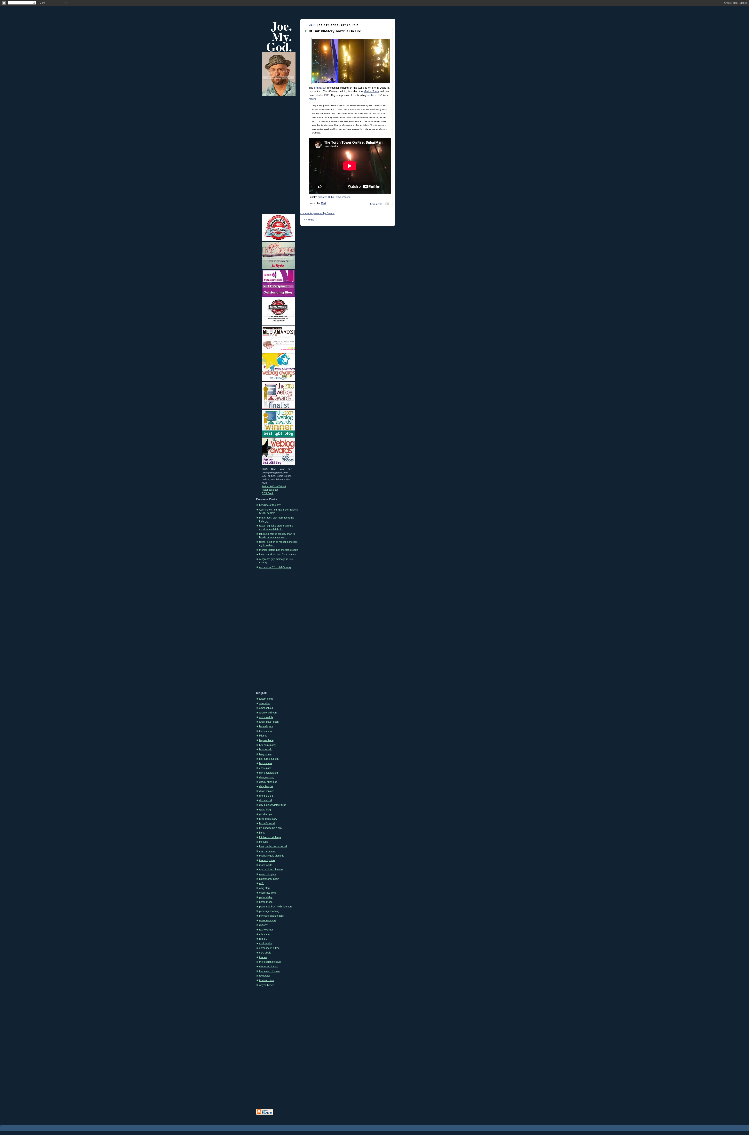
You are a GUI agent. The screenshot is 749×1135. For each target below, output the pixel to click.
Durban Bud (265, 800)
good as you (266, 814)
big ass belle (266, 740)
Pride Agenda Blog (269, 911)
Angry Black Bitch (269, 721)
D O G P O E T (266, 795)
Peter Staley (265, 897)
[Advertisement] (271, 631)
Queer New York (267, 920)
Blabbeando (265, 749)
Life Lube (263, 842)
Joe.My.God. (279, 36)
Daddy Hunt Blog (268, 782)
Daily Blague (266, 786)
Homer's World (267, 823)
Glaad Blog (265, 809)
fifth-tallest (320, 87)
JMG (323, 203)
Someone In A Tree (269, 948)
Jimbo (262, 832)
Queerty (263, 925)
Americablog (266, 708)
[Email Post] (386, 204)
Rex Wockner (266, 929)
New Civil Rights (267, 874)
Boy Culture (265, 763)
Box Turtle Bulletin (269, 759)
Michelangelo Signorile (271, 855)
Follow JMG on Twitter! (274, 486)
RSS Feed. (267, 493)
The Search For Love (269, 971)
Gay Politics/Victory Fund (272, 805)
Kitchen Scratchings (270, 837)
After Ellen (264, 703)
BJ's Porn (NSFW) (267, 745)
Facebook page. (270, 489)
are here (371, 95)
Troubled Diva (266, 980)
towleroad (264, 975)
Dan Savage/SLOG (268, 772)
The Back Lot (265, 731)
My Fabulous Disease (271, 869)
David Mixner (266, 791)
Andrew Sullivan (268, 712)
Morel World (265, 865)
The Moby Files (267, 860)
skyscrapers (343, 197)
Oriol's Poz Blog (267, 892)
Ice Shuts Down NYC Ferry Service (277, 554)
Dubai (331, 197)
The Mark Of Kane (268, 966)
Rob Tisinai (264, 934)
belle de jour (266, 726)
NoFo (261, 883)
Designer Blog (266, 777)
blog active (265, 754)
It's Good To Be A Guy (270, 828)
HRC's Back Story (268, 818)
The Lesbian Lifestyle (270, 962)
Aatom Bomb (266, 698)
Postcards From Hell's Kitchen (275, 906)
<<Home (309, 219)
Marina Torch (371, 91)
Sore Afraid (265, 952)
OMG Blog (264, 888)
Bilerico (263, 735)
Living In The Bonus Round (273, 846)
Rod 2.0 (263, 939)
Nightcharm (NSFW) (269, 879)
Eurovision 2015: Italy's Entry (275, 567)
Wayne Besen (266, 985)
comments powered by (317, 213)
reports (313, 99)
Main (312, 25)
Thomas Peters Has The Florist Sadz (278, 550)
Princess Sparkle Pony (271, 915)
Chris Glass (265, 768)
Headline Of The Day (270, 505)
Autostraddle (266, 717)
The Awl (263, 957)
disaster (322, 197)
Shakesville (265, 943)
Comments (376, 204)
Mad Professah (267, 851)
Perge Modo (265, 902)
